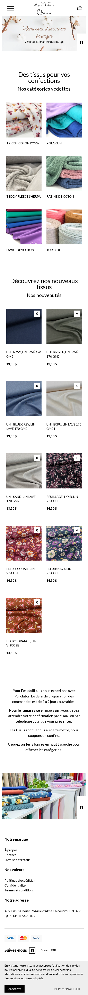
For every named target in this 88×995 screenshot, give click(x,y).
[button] (67, 989)
